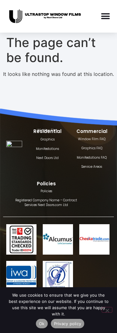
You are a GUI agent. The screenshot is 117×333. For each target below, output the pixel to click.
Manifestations (47, 148)
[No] (107, 310)
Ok (42, 323)
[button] (106, 16)
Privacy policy (67, 323)
